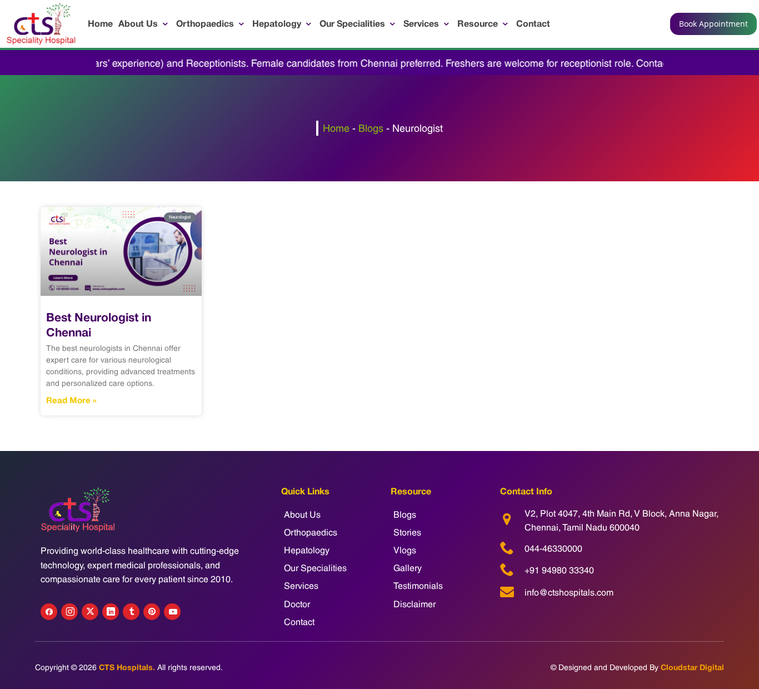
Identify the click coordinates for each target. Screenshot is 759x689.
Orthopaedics (310, 532)
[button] (144, 23)
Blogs (370, 128)
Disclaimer (414, 604)
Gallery (407, 568)
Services (301, 586)
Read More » (71, 400)
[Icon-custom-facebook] (49, 611)
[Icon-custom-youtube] (172, 611)
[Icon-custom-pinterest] (151, 611)
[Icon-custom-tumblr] (131, 611)
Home (336, 128)
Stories (407, 532)
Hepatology (306, 550)
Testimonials (418, 586)
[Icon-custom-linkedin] (110, 611)
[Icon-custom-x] (90, 611)
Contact (299, 622)
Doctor (297, 604)
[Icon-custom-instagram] (69, 611)
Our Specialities (315, 568)
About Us (302, 514)
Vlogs (404, 550)
